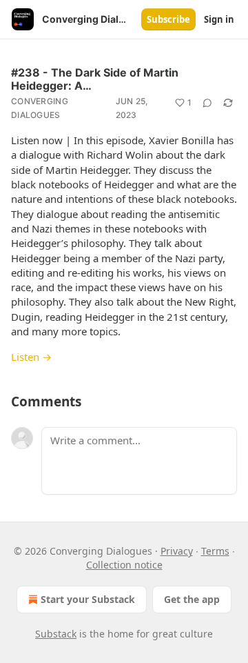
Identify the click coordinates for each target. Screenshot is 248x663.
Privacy (177, 550)
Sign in (219, 19)
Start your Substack (88, 599)
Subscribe (168, 19)
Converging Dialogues (39, 108)
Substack (55, 633)
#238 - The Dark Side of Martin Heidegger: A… (94, 79)
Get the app (192, 599)
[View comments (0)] (207, 103)
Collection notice (124, 564)
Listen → (31, 357)
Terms (215, 550)
